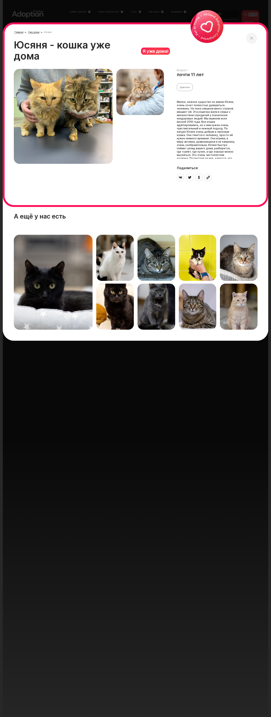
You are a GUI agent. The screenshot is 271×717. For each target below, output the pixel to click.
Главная (18, 32)
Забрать (27, 320)
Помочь (44, 320)
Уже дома (33, 32)
